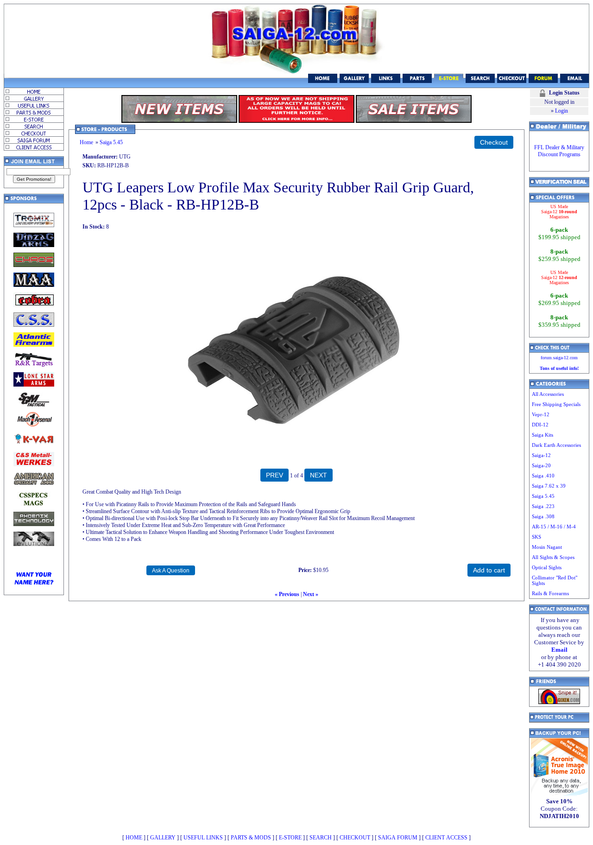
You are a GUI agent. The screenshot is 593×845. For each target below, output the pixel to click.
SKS (536, 537)
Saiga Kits (542, 435)
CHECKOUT (355, 837)
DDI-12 (540, 424)
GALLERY (163, 837)
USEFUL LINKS (203, 837)
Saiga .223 (543, 506)
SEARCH (320, 837)
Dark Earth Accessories (556, 445)
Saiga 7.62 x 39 (549, 486)
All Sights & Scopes (553, 557)
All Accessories (548, 394)
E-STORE (290, 837)
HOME (134, 837)
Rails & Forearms (550, 593)
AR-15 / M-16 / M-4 (554, 526)
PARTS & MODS (251, 837)
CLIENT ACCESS (446, 837)
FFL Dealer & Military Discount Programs (559, 151)
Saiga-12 (541, 455)
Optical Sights (546, 567)
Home (86, 142)
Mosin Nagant (547, 547)
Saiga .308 (543, 516)
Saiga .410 (543, 475)
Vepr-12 (540, 414)
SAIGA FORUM (397, 837)
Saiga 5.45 (111, 142)
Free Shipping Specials (556, 404)
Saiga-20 (541, 465)
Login (561, 111)
